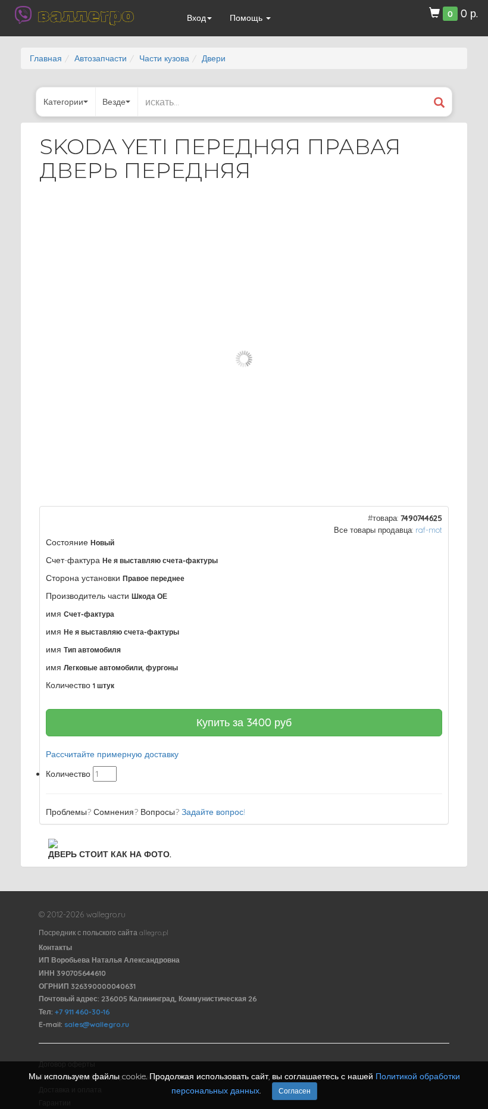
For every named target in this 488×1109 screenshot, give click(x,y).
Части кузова (164, 58)
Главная (46, 58)
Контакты (55, 947)
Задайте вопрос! (213, 812)
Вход (196, 18)
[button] (429, 222)
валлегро (85, 15)
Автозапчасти (100, 58)
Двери (214, 58)
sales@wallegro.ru (96, 1024)
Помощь (247, 18)
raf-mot (428, 530)
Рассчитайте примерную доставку (112, 754)
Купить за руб (244, 722)
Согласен (295, 1090)
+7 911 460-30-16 (82, 1011)
